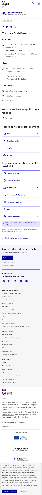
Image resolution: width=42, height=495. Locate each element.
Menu (39, 4)
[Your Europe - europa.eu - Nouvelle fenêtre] (21, 438)
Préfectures (11, 187)
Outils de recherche (7, 348)
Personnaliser (23, 491)
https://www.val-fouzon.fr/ (15, 91)
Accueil (9, 155)
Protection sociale (14, 202)
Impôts (9, 209)
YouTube (26, 281)
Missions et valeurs (7, 369)
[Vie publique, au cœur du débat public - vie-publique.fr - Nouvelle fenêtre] (21, 449)
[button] (15, 27)
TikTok (9, 281)
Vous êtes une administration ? (10, 376)
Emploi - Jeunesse (13, 216)
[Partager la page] (11, 27)
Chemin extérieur (13, 141)
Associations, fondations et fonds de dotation (15, 326)
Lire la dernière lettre (8, 262)
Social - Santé (6, 300)
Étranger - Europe (7, 320)
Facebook (9, 118)
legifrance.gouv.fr (8, 422)
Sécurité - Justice (13, 180)
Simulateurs (5, 341)
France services (13, 173)
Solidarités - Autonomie (16, 195)
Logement (5, 307)
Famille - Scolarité (7, 297)
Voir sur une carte (13, 76)
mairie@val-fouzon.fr (13, 96)
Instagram (21, 281)
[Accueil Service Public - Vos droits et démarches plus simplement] (15, 15)
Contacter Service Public (9, 382)
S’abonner (7, 257)
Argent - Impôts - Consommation (11, 313)
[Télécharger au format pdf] (3, 27)
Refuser (13, 491)
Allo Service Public (7, 351)
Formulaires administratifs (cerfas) (12, 338)
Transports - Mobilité (8, 310)
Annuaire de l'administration (10, 354)
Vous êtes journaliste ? (8, 379)
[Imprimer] (7, 27)
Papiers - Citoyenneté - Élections (11, 293)
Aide (3, 372)
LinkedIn (15, 281)
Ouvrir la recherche (33, 3)
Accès (9, 133)
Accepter (6, 491)
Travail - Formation (7, 303)
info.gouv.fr (22, 422)
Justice (4, 316)
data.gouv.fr (6, 426)
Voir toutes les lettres (8, 265)
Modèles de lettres (7, 344)
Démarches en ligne (7, 335)
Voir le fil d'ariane (7, 21)
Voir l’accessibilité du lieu (16, 79)
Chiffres (4, 363)
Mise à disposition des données (11, 366)
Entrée (9, 148)
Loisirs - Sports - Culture (8, 323)
